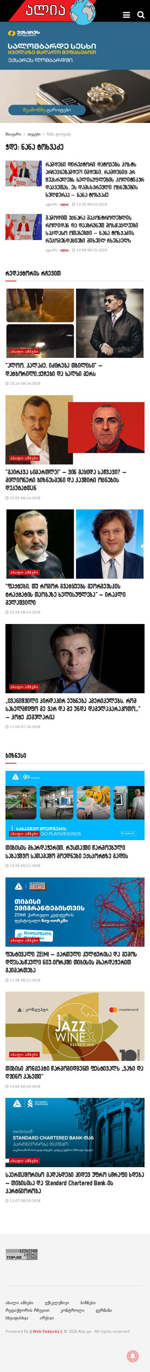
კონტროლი (72, 1310)
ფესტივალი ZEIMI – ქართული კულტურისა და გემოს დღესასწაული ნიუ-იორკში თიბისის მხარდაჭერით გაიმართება (71, 962)
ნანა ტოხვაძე (59, 134)
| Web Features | (46, 1331)
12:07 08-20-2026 (24, 1201)
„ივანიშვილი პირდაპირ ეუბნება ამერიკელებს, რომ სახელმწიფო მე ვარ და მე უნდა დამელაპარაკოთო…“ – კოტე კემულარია (73, 708)
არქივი (47, 1318)
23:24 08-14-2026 (24, 383)
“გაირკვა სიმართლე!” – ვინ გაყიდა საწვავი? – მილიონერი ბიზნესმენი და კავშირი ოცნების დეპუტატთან (65, 480)
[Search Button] (141, 15)
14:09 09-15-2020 (91, 250)
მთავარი (13, 134)
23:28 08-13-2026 (24, 612)
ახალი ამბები (24, 351)
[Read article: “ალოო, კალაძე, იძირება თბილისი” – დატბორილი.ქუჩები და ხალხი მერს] (75, 323)
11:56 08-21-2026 (24, 980)
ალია (64, 204)
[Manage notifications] (133, 1356)
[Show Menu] (126, 15)
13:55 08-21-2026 (24, 866)
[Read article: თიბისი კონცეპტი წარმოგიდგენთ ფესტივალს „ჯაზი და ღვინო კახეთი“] (75, 1026)
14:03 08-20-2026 (24, 1086)
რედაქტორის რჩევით (27, 1310)
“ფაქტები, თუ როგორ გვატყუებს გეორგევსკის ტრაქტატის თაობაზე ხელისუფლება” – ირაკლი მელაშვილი (65, 594)
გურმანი (104, 1310)
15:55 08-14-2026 (24, 498)
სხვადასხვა (16, 1318)
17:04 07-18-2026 (24, 727)
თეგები (34, 134)
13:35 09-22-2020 (91, 204)
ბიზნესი (88, 1302)
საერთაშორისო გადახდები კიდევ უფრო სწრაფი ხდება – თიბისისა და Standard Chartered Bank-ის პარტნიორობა (74, 1182)
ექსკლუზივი (57, 1302)
